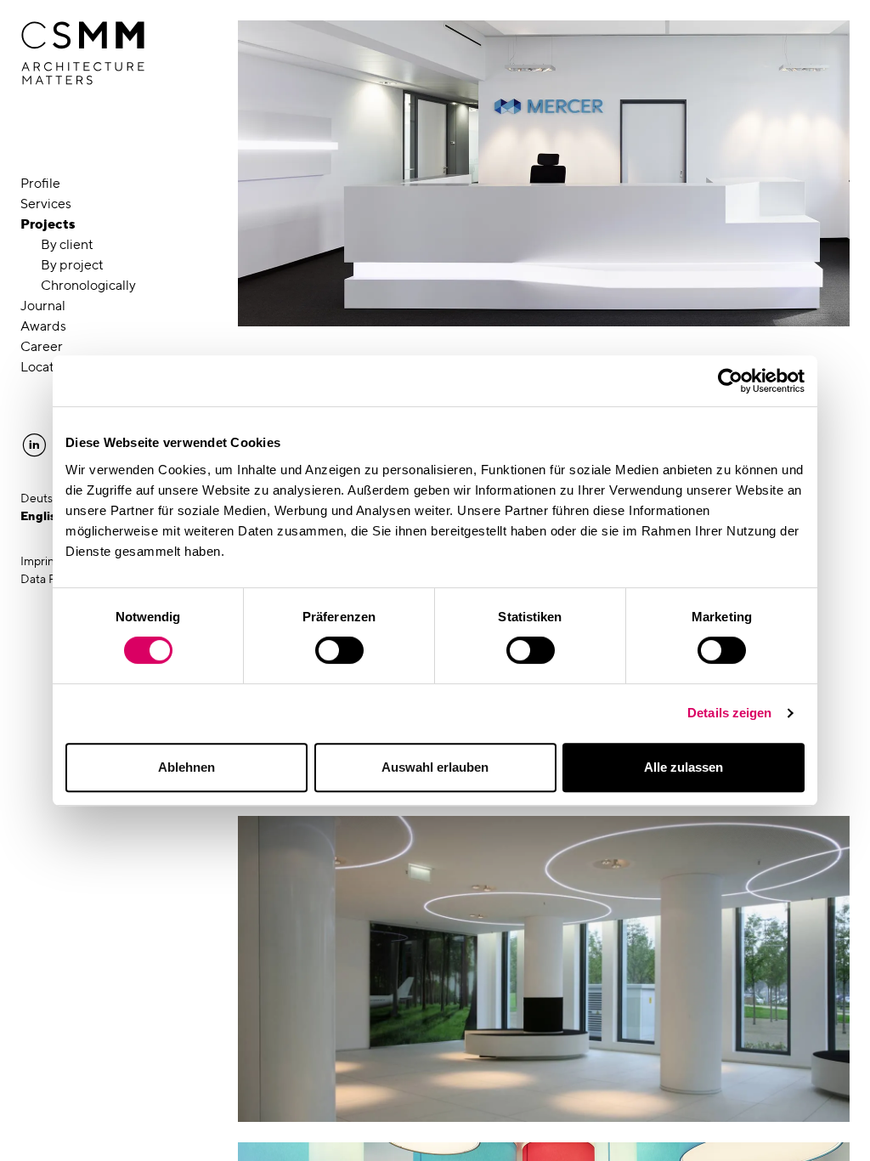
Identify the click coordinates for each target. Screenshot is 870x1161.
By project (72, 265)
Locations (49, 367)
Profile (40, 183)
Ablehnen (186, 767)
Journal (42, 305)
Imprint (39, 561)
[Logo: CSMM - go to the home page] (82, 53)
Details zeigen (729, 712)
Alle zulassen (683, 767)
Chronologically (88, 285)
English (42, 516)
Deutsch (42, 498)
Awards (43, 326)
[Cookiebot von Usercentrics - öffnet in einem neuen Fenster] (730, 381)
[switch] (339, 650)
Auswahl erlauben (435, 767)
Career (41, 346)
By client (67, 244)
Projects (48, 224)
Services (45, 203)
